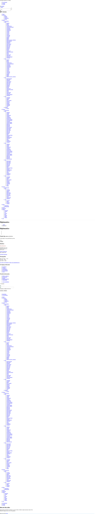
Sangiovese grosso (10, 51)
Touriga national (9, 56)
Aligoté (8, 113)
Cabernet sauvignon (10, 27)
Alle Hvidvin (6, 110)
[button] (2, 7)
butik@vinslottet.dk (3, 251)
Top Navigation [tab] (5, 295)
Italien (8, 99)
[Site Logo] (2, 6)
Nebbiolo (8, 42)
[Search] (11, 9)
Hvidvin (5, 17)
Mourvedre (8, 41)
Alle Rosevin (6, 187)
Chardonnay (9, 30)
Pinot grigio (9, 130)
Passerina (8, 126)
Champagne (6, 18)
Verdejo (8, 140)
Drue (5, 22)
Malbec (8, 74)
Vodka (5, 216)
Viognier (8, 142)
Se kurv (1, 290)
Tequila (5, 215)
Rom (5, 214)
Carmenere (8, 29)
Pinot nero (8, 45)
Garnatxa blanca (9, 119)
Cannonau (8, 28)
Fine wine (4, 15)
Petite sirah (8, 44)
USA (7, 106)
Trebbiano (8, 138)
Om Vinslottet (4, 2)
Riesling (8, 133)
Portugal (8, 101)
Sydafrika (8, 104)
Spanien (8, 103)
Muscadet (8, 125)
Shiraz (8, 52)
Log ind (3, 4)
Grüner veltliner (9, 123)
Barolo (8, 108)
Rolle (7, 134)
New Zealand (9, 100)
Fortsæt (5, 290)
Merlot (8, 75)
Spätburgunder (9, 137)
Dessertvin (4, 208)
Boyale (8, 25)
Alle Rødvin (6, 21)
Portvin (5, 19)
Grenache (8, 72)
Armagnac (6, 210)
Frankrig (8, 98)
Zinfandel (8, 57)
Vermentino (9, 141)
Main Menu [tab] (4, 294)
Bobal (8, 24)
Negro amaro (9, 43)
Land (5, 96)
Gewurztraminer (9, 120)
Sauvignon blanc (9, 135)
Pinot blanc (9, 129)
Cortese (8, 32)
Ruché (8, 49)
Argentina (8, 97)
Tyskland (8, 105)
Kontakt (3, 3)
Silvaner (8, 136)
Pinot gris (8, 131)
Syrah (8, 53)
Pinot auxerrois (9, 127)
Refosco (8, 48)
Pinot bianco (9, 128)
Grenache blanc (9, 122)
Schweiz (8, 102)
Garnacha (8, 71)
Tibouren (8, 198)
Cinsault (8, 31)
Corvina (8, 69)
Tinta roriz (8, 55)
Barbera (8, 23)
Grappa (5, 213)
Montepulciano (9, 40)
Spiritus (3, 209)
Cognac (5, 211)
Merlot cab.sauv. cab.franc (11, 76)
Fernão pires (9, 118)
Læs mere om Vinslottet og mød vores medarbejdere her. (10, 262)
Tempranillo (9, 54)
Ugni (7, 139)
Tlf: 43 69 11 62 (3, 245)
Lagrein (8, 73)
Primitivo (8, 47)
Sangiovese (9, 50)
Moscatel (8, 124)
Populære (6, 107)
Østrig (8, 185)
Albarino (8, 112)
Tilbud (3, 14)
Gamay (8, 70)
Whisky (5, 217)
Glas (3, 218)
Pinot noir (8, 46)
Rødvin (5, 16)
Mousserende (6, 206)
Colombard (9, 117)
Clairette (8, 116)
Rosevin (3, 186)
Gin (5, 212)
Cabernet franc (9, 26)
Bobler (3, 204)
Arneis (8, 114)
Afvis (7, 513)
